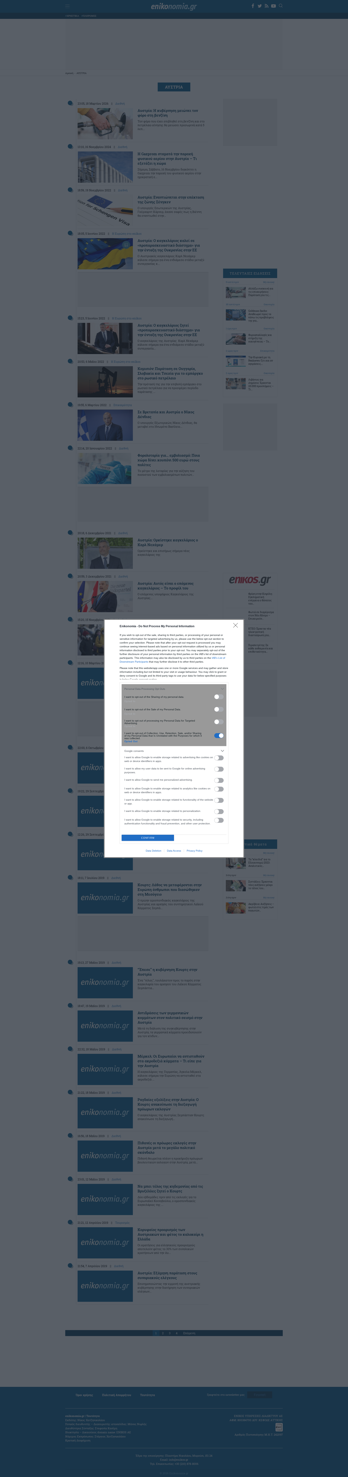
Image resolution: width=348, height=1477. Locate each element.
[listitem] (174, 689)
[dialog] (174, 738)
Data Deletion (153, 850)
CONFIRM (148, 838)
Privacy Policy (194, 850)
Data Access (174, 850)
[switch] (219, 696)
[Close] (236, 626)
